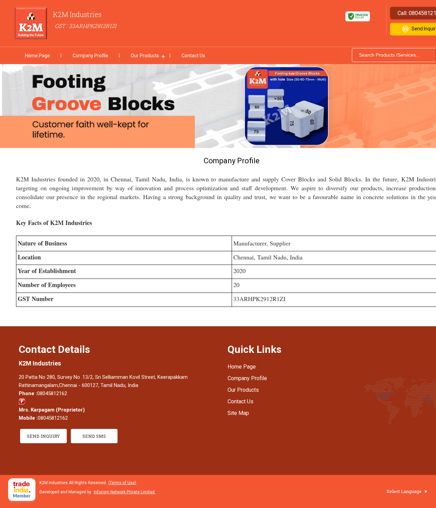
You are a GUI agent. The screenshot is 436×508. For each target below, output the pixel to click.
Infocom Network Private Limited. (125, 492)
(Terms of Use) (122, 482)
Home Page (37, 55)
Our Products (145, 55)
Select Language (404, 491)
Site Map (238, 413)
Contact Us (193, 55)
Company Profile (90, 55)
